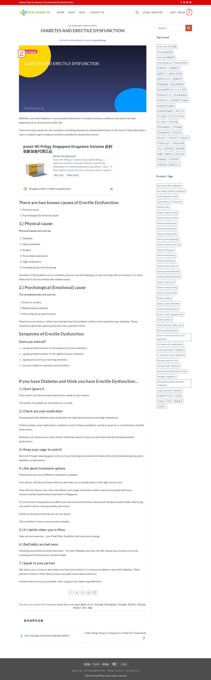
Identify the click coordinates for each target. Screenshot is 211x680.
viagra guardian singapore (169, 390)
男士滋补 (161, 121)
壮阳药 (178, 395)
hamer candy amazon (167, 212)
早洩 (169, 401)
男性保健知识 (110, 604)
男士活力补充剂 (176, 116)
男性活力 (161, 137)
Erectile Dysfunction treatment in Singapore (52, 494)
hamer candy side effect (168, 303)
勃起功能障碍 (177, 84)
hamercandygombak (167, 234)
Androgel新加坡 (164, 52)
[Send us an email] (190, 2)
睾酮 (90, 607)
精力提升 (180, 154)
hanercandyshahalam (167, 330)
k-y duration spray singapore (170, 355)
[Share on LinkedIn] (94, 592)
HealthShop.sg (164, 62)
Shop (71, 12)
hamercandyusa (164, 319)
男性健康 (122, 604)
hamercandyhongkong (167, 239)
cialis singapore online (167, 196)
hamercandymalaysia (167, 266)
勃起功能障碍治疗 (166, 89)
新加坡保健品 (180, 95)
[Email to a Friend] (83, 592)
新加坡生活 (162, 100)
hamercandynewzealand (168, 276)
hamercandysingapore (167, 309)
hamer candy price (166, 282)
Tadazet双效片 (181, 62)
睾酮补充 (169, 154)
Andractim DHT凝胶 (167, 46)
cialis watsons (163, 201)
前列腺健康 (162, 84)
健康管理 (177, 78)
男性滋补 (141, 604)
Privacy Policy (115, 670)
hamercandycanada (166, 228)
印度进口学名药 (164, 395)
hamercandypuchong (167, 287)
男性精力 (77, 607)
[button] (153, 12)
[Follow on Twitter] (187, 2)
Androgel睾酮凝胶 (166, 57)
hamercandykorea (166, 260)
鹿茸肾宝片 (174, 164)
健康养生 (161, 73)
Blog (82, 12)
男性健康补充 (163, 132)
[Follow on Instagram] (184, 2)
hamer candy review (167, 293)
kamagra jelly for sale (167, 360)
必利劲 (160, 401)
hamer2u (177, 201)
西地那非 (178, 401)
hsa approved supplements (170, 344)
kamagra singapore (166, 376)
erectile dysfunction (100, 130)
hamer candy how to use (168, 244)
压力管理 (182, 89)
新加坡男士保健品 (179, 100)
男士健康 (161, 116)
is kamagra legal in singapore (171, 349)
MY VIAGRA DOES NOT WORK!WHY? (46, 635)
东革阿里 (161, 68)
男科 (84, 607)
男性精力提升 (163, 143)
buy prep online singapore (169, 185)
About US (77, 670)
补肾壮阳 (161, 164)
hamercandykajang (166, 255)
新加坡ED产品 (164, 95)
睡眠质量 (180, 148)
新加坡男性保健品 (166, 105)
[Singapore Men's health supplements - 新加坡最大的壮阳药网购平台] (35, 12)
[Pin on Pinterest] (88, 592)
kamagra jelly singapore (168, 365)
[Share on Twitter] (76, 592)
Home (60, 12)
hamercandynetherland (168, 271)
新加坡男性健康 (164, 111)
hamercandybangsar (167, 223)
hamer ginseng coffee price (170, 325)
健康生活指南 (175, 73)
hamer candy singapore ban (170, 314)
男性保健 (99, 604)
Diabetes (27, 238)
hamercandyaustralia (167, 217)
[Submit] (188, 28)
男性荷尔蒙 (178, 143)
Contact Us (97, 12)
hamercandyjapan (165, 250)
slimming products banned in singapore (170, 383)
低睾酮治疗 (174, 68)
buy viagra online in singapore (171, 191)
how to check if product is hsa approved (171, 337)
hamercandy (163, 207)
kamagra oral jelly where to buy (172, 371)
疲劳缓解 (169, 148)
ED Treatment (75, 26)
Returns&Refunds (94, 670)
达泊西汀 (161, 406)
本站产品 (179, 111)
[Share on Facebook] (71, 592)
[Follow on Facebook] (181, 2)
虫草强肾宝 (174, 159)
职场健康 (161, 159)
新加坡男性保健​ (99, 40)
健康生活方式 (87, 604)
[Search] (137, 12)
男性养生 (132, 604)
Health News (90, 26)
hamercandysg (164, 298)
